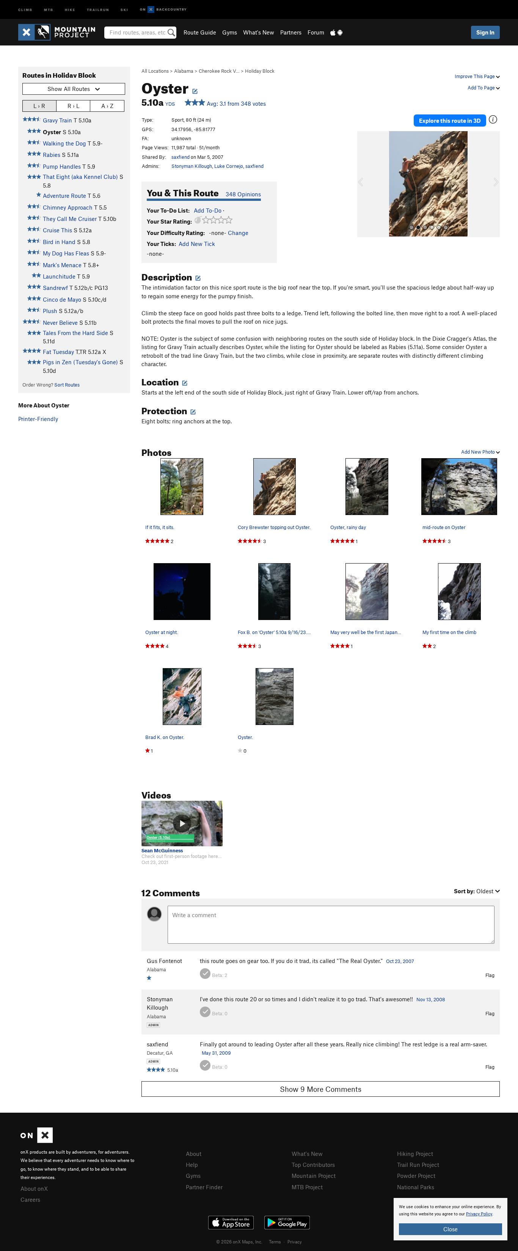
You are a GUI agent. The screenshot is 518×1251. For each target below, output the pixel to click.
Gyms (229, 32)
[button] (364, 184)
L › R (39, 105)
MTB (48, 9)
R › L (73, 105)
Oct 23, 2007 (400, 961)
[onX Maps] (36, 1140)
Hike (70, 9)
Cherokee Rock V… (219, 71)
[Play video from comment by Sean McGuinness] (182, 823)
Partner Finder (204, 1187)
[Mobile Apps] (336, 32)
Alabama (183, 71)
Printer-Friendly (38, 418)
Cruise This (57, 230)
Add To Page (482, 88)
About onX (34, 1188)
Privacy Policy (479, 1214)
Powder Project (416, 1175)
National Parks (415, 1187)
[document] (450, 1219)
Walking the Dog (64, 143)
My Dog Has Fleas (66, 253)
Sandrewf (55, 287)
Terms (275, 1241)
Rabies (51, 154)
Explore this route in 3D (450, 120)
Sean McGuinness (162, 850)
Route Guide (200, 32)
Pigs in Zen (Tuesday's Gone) (80, 362)
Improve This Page (475, 76)
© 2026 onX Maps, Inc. (239, 1241)
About (193, 1153)
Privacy (294, 1241)
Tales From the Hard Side (75, 332)
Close (450, 1229)
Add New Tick (197, 243)
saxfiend (180, 157)
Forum (316, 32)
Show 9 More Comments (320, 1089)
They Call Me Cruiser (70, 218)
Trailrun (98, 9)
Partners (290, 32)
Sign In (485, 32)
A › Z (107, 105)
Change (238, 232)
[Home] (60, 32)
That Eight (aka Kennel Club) (80, 176)
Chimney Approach (68, 207)
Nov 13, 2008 (430, 999)
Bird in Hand (59, 241)
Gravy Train (57, 120)
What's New (258, 32)
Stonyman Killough (191, 166)
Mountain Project (314, 1175)
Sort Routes (67, 385)
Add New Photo (478, 452)
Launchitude (59, 276)
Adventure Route (64, 195)
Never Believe (60, 322)
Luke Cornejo (228, 166)
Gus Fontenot (164, 960)
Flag (489, 975)
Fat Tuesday (58, 351)
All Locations (155, 71)
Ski (125, 9)
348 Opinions (243, 194)
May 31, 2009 (216, 1053)
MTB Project (307, 1187)
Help (192, 1164)
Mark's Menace (62, 264)
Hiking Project (415, 1153)
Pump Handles (62, 166)
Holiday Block (260, 71)
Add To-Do (207, 210)
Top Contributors (313, 1164)
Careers (30, 1199)
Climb (25, 9)
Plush (50, 310)
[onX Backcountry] (163, 9)
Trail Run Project (418, 1164)
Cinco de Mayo (62, 299)
